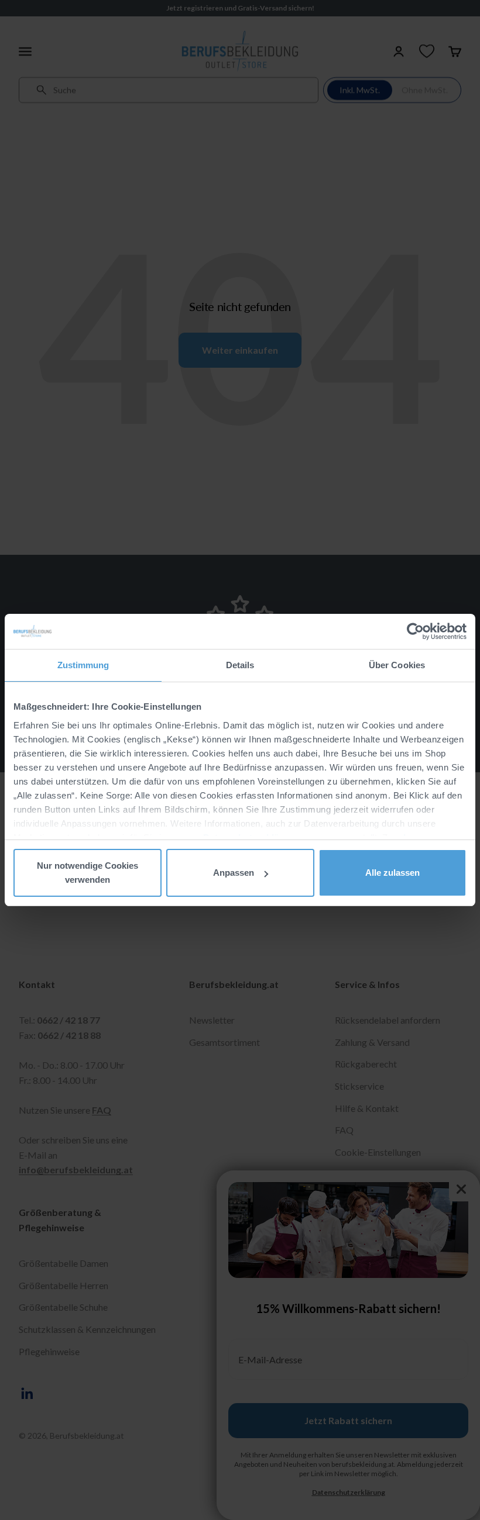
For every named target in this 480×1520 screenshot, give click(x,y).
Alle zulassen (392, 873)
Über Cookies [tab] (397, 665)
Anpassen (233, 873)
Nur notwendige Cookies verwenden (87, 873)
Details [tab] (240, 665)
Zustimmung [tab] (83, 665)
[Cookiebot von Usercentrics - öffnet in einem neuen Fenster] (415, 631)
